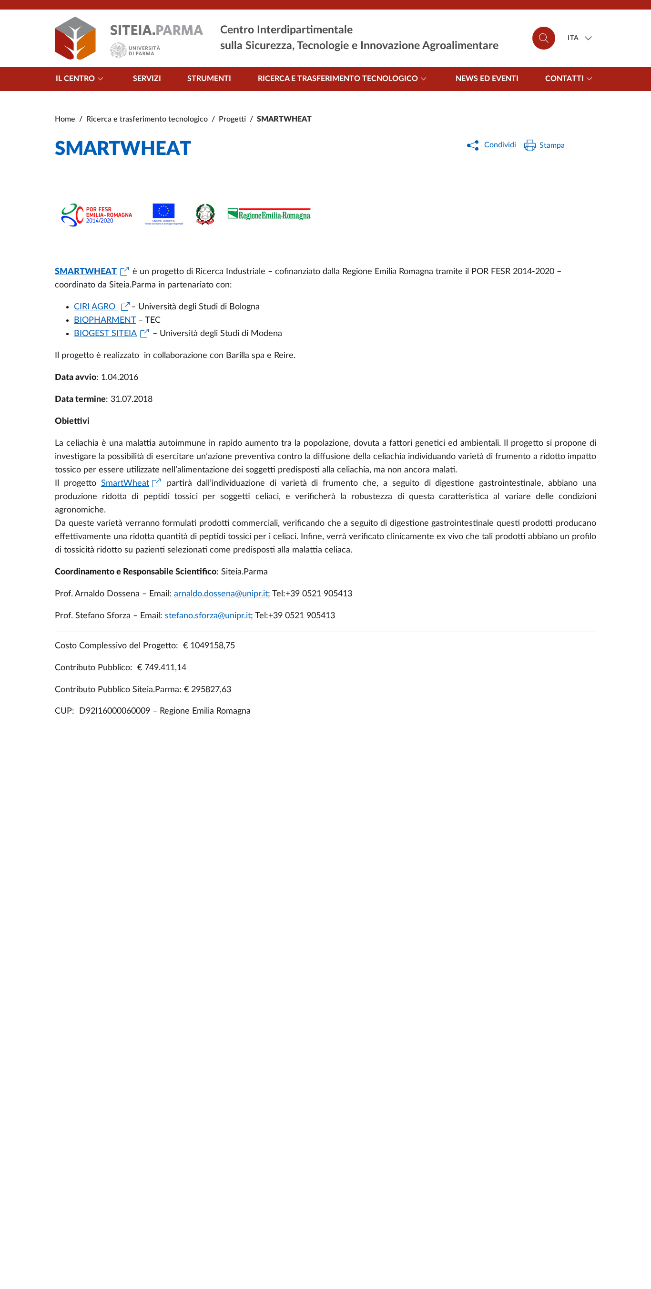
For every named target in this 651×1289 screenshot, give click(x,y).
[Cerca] (543, 38)
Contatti (564, 78)
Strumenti (209, 78)
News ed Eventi (487, 78)
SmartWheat (125, 483)
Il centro (75, 78)
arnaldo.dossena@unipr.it (221, 594)
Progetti (232, 119)
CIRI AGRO (96, 307)
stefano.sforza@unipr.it (208, 616)
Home (65, 119)
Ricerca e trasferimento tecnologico (338, 78)
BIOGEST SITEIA (105, 333)
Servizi (147, 78)
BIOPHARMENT (105, 320)
